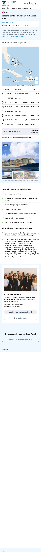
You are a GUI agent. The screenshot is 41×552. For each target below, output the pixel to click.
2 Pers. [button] (24, 25)
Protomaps (26, 85)
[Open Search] (25, 3)
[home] (2, 8)
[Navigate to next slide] (36, 156)
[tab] (5, 43)
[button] (8, 55)
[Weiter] (37, 175)
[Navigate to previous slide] (5, 156)
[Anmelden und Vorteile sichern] (35, 3)
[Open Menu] (38, 3)
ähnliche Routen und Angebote (13, 36)
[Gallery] (20, 156)
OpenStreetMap (34, 85)
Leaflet (20, 85)
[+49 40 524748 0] (32, 3)
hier (36, 249)
